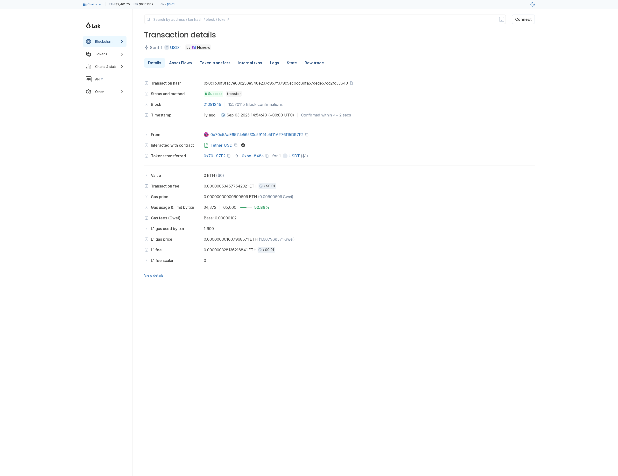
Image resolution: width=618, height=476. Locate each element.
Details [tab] (154, 62)
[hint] (146, 83)
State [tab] (292, 62)
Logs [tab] (274, 62)
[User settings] (532, 4)
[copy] (352, 83)
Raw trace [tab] (314, 62)
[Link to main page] (93, 25)
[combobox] (223, 115)
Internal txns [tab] (250, 62)
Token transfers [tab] (215, 62)
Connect (523, 19)
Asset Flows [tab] (180, 62)
